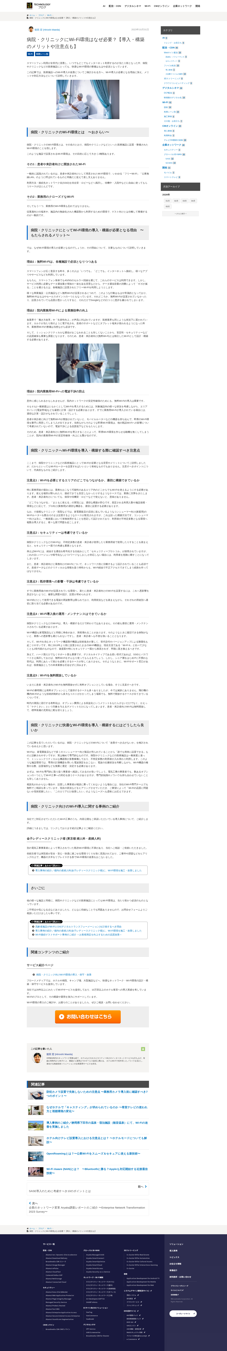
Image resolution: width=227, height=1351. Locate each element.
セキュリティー (171, 61)
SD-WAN (169, 163)
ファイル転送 (170, 65)
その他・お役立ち (172, 121)
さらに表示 (180, 214)
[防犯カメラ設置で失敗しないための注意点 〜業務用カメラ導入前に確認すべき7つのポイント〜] (88, 1100)
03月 (185, 201)
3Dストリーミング (172, 78)
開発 (197, 6)
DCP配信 (168, 93)
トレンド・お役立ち (173, 43)
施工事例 (168, 116)
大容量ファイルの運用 (174, 74)
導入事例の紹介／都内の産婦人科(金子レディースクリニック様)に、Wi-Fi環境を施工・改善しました (88, 870)
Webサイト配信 (171, 52)
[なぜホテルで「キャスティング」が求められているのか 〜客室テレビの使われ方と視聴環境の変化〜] (88, 1115)
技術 (166, 107)
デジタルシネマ (133, 6)
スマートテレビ (171, 177)
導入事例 (169, 70)
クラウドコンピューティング (177, 83)
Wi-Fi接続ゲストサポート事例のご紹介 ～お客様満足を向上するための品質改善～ (78, 934)
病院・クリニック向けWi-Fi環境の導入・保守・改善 (63, 974)
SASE (168, 159)
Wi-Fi (147, 6)
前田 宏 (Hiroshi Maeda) (47, 29)
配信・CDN (115, 6)
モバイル (168, 172)
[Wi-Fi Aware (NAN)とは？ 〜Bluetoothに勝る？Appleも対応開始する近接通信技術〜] (88, 1177)
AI (104, 6)
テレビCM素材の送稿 (173, 140)
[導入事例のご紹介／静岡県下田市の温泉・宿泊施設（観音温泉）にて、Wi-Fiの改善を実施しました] (88, 1131)
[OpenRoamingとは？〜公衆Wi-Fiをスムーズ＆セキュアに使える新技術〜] (83, 1162)
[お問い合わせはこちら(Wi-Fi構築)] (88, 1016)
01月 (168, 201)
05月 (168, 206)
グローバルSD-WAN (173, 154)
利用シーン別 (42, 54)
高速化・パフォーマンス (175, 57)
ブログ (41, 15)
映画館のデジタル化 (173, 97)
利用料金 (168, 135)
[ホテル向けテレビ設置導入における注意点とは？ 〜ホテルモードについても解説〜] (88, 1146)
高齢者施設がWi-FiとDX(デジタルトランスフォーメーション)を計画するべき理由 (78, 926)
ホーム (32, 15)
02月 (176, 201)
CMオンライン (161, 6)
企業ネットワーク (182, 6)
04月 (193, 201)
